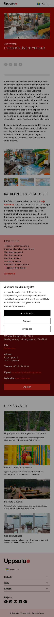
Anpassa (27, 321)
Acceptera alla (27, 313)
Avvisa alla (27, 328)
